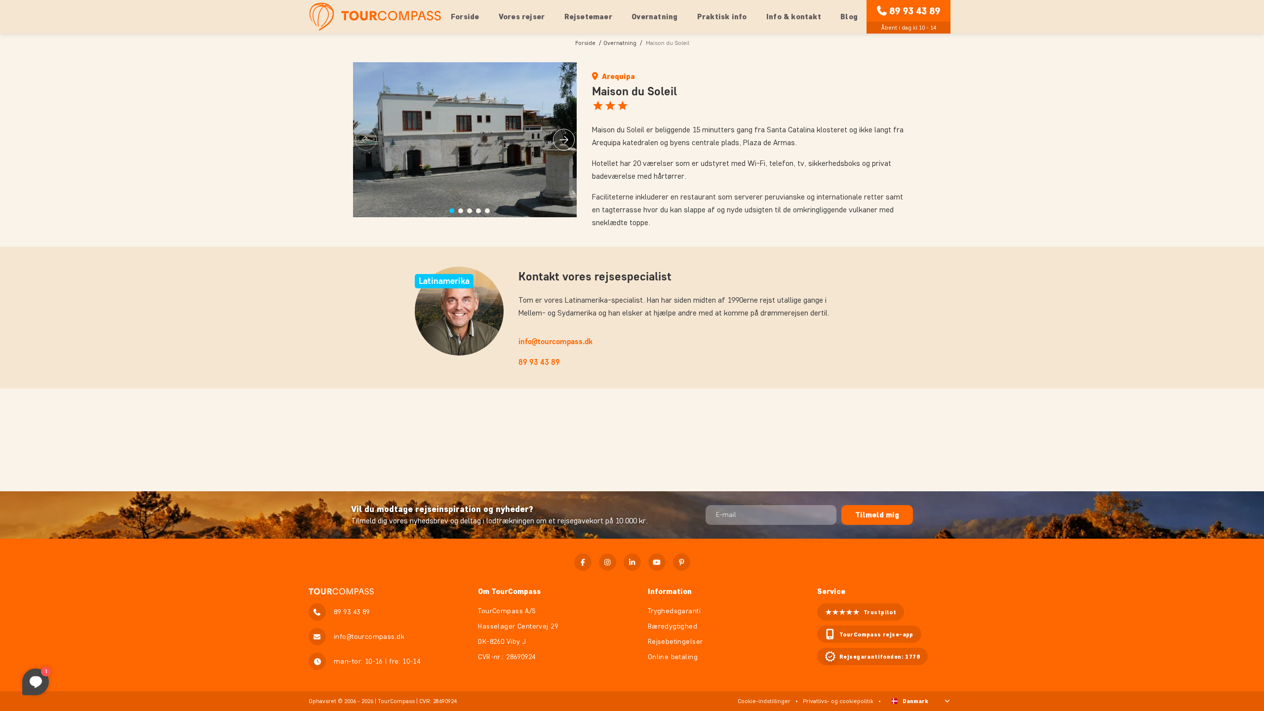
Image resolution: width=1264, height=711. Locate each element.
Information (670, 591)
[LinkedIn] (632, 562)
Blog (849, 16)
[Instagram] (607, 562)
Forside (465, 16)
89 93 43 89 (914, 11)
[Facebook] (583, 562)
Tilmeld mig (877, 514)
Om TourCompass (509, 591)
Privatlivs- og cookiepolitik (838, 701)
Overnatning (619, 42)
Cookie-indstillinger (764, 701)
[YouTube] (657, 562)
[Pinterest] (681, 562)
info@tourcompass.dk (555, 341)
